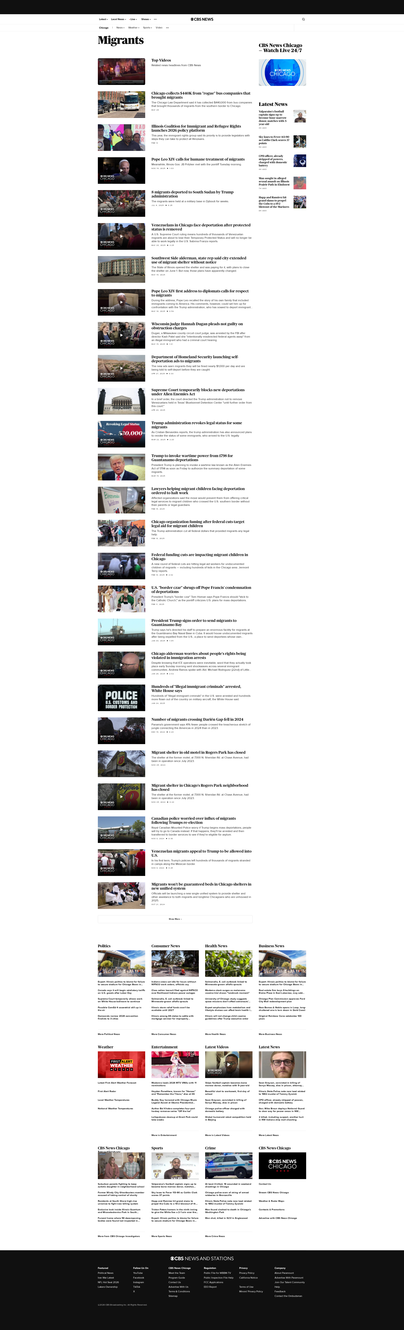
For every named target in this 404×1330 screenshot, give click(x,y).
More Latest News (269, 1135)
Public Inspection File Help (218, 1277)
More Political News (109, 1034)
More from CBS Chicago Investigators (119, 1236)
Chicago (103, 27)
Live (133, 19)
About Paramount (284, 1273)
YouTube (138, 1273)
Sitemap (173, 1296)
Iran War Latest (106, 1277)
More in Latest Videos (217, 1135)
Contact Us (175, 1282)
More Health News (215, 1034)
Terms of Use (246, 1287)
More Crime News (215, 1236)
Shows (145, 19)
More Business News (270, 1034)
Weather (133, 27)
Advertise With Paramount (289, 1277)
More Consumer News (164, 1034)
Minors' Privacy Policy (251, 1291)
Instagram (138, 1282)
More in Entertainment (164, 1135)
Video (159, 27)
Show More (174, 919)
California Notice (248, 1277)
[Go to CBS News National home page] (202, 19)
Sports (147, 27)
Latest (103, 19)
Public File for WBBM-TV (217, 1273)
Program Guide (177, 1277)
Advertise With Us (178, 1287)
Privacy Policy (246, 1273)
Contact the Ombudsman (288, 1296)
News (119, 27)
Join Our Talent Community (290, 1282)
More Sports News (162, 1236)
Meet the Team (177, 1273)
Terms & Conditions (179, 1291)
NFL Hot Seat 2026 (108, 1282)
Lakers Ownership (108, 1287)
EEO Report (210, 1287)
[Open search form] (303, 19)
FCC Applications (213, 1282)
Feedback (280, 1291)
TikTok (136, 1287)
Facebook (138, 1277)
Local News (118, 19)
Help (277, 1287)
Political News (105, 1273)
